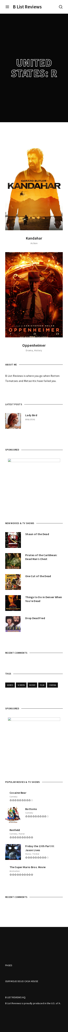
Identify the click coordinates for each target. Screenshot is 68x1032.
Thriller (35, 854)
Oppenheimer (34, 345)
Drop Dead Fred (35, 618)
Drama (29, 350)
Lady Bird (31, 415)
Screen (21, 685)
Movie (32, 685)
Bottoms (31, 809)
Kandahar (34, 238)
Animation (15, 871)
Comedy (13, 796)
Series (10, 685)
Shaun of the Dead (37, 534)
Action (34, 243)
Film (42, 685)
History (38, 350)
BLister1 (31, 419)
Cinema (52, 685)
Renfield (15, 830)
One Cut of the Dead (38, 576)
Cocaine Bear (18, 792)
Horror (22, 833)
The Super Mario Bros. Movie (28, 867)
